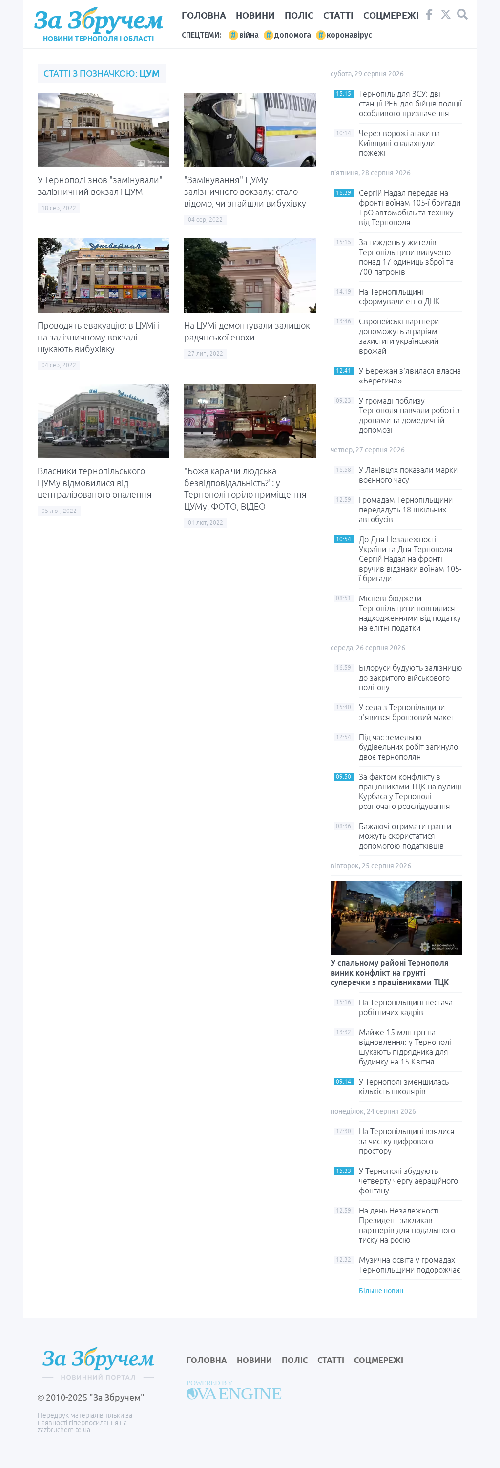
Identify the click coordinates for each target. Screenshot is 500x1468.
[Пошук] (462, 14)
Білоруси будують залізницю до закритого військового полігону (410, 677)
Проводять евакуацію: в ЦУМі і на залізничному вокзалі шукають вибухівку (99, 337)
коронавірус (349, 35)
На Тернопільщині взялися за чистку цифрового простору (407, 1141)
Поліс (299, 15)
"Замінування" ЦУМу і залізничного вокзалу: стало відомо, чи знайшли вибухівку (245, 191)
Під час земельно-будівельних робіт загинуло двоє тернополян (408, 747)
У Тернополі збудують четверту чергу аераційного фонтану (408, 1181)
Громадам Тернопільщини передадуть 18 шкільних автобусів (406, 509)
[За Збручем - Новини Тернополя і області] (98, 20)
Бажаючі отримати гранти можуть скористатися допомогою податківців (405, 836)
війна (249, 35)
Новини (255, 15)
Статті (338, 15)
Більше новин (381, 1291)
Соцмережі (391, 15)
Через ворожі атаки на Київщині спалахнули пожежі (399, 143)
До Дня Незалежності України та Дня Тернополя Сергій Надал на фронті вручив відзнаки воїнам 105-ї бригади (410, 559)
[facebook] (429, 16)
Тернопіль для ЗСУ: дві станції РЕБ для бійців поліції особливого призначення (410, 103)
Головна (204, 15)
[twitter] (445, 16)
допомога (292, 35)
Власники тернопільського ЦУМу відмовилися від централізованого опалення (95, 482)
